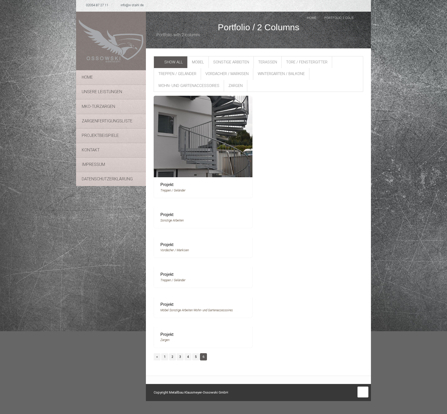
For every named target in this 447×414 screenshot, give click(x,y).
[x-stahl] (111, 41)
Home (311, 18)
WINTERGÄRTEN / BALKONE (281, 73)
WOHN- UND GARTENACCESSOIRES (188, 85)
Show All (173, 62)
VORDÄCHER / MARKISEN (227, 73)
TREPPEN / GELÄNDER (177, 73)
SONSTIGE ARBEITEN (231, 62)
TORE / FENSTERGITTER (306, 62)
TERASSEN (267, 62)
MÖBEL (198, 62)
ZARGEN (235, 85)
